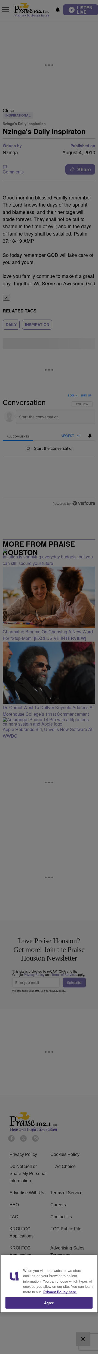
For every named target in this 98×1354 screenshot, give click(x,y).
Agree (49, 1302)
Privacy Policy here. (60, 1291)
